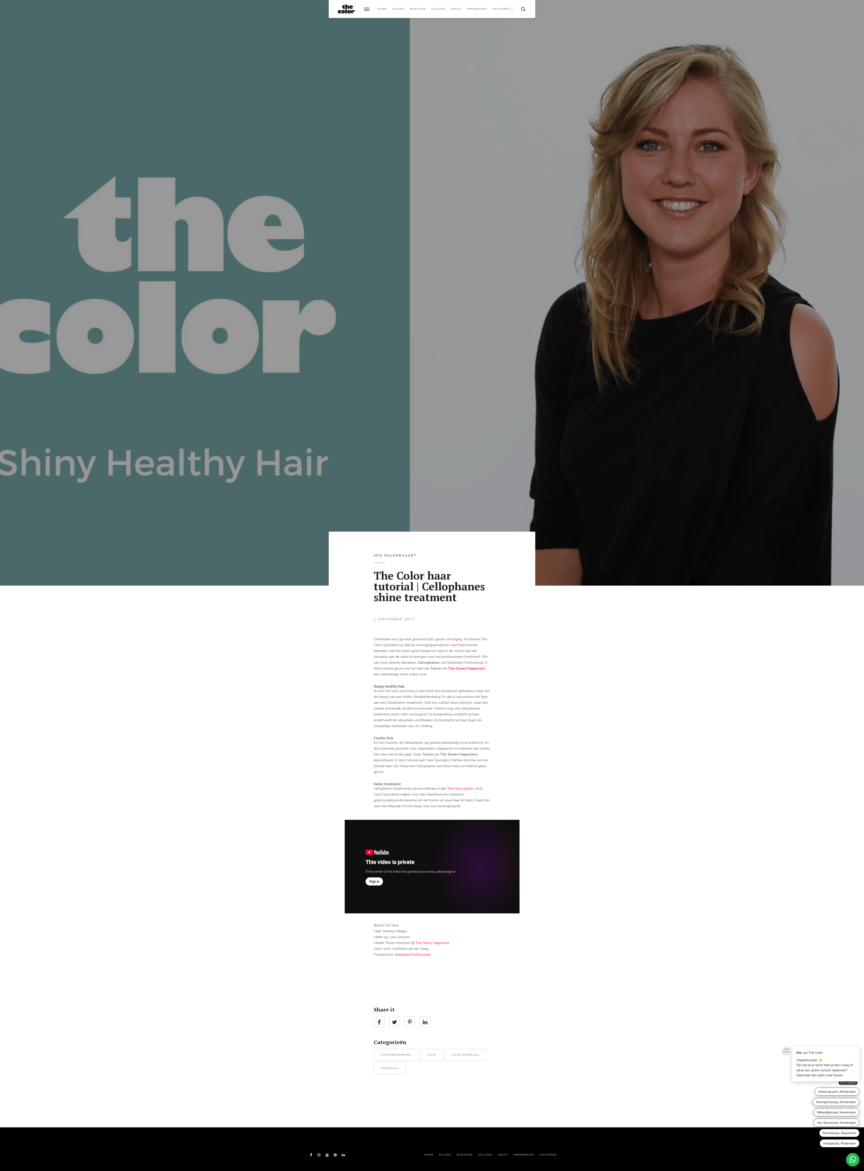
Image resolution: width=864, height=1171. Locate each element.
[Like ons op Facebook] (311, 1154)
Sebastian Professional (413, 954)
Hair (432, 1054)
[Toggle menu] (366, 9)
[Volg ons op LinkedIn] (343, 1154)
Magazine (418, 9)
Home (382, 9)
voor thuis (458, 645)
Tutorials (390, 1068)
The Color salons (460, 788)
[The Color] (346, 8)
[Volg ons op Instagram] (319, 1154)
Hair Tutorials (465, 1054)
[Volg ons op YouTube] (327, 1154)
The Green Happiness (467, 668)
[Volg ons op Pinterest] (335, 1154)
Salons (398, 9)
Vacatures (501, 9)
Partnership (477, 9)
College (438, 9)
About (456, 9)
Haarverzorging (396, 1054)
